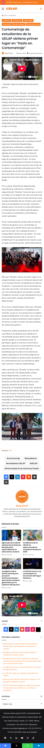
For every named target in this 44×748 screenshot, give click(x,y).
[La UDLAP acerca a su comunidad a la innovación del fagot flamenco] (32, 563)
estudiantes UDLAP (16, 463)
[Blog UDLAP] (12, 8)
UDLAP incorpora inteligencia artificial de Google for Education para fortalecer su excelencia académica (21, 687)
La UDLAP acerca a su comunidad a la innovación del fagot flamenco (32, 574)
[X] (12, 477)
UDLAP (34, 463)
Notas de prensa (33, 24)
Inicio (5, 15)
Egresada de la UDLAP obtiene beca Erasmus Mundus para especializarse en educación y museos (11, 547)
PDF (10, 450)
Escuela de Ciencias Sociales (13, 24)
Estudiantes (31, 458)
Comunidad (28, 20)
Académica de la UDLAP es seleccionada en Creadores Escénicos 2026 (32, 547)
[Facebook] (6, 477)
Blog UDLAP (9, 53)
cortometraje (14, 458)
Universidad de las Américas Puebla (22, 468)
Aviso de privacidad (30, 732)
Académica (17, 20)
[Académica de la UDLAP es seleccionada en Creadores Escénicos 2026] (32, 535)
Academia (12, 15)
